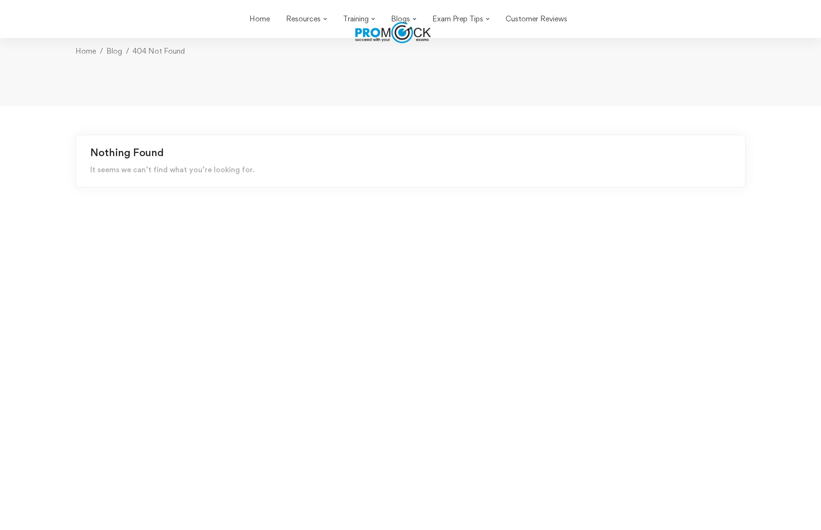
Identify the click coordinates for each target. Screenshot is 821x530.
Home (86, 51)
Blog (114, 51)
